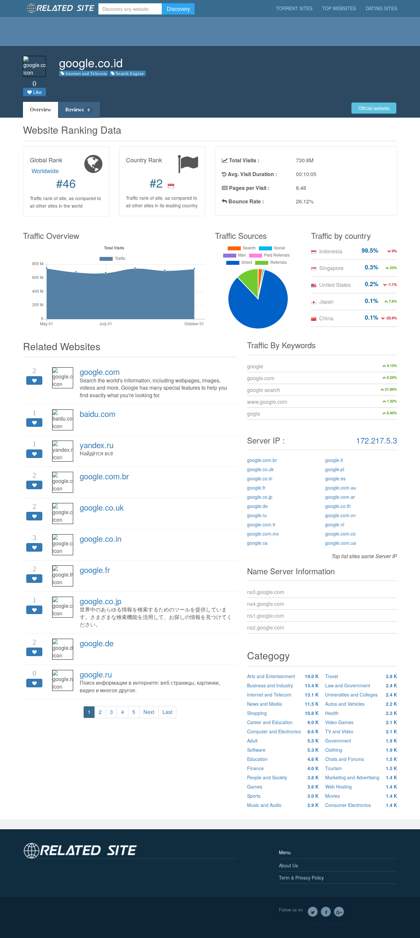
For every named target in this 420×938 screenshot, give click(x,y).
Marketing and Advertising (361, 777)
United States (335, 284)
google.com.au (340, 487)
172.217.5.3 (376, 440)
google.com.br (104, 476)
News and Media (283, 703)
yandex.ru (97, 444)
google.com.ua (340, 542)
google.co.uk (102, 507)
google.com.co (340, 533)
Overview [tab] (40, 109)
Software (283, 749)
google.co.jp (100, 600)
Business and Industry (283, 685)
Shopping (283, 713)
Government (361, 740)
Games (283, 786)
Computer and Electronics (283, 731)
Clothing (361, 749)
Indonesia (330, 251)
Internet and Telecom (86, 73)
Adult (283, 740)
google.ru (96, 674)
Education (283, 759)
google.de (97, 643)
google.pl (334, 469)
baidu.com (98, 413)
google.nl (334, 524)
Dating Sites (381, 8)
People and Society (283, 777)
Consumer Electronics (361, 805)
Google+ (339, 912)
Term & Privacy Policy (301, 877)
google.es (335, 478)
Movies (361, 795)
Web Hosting (361, 786)
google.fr (95, 569)
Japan (326, 301)
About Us (288, 865)
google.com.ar (340, 496)
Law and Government (361, 685)
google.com (100, 371)
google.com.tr (261, 524)
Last (167, 712)
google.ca (257, 542)
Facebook (326, 912)
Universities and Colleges (361, 694)
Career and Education (283, 722)
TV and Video (361, 731)
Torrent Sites (294, 8)
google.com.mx (263, 533)
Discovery (178, 8)
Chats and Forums (361, 759)
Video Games (361, 722)
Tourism (361, 768)
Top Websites (339, 8)
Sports (283, 795)
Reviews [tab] (77, 109)
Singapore (331, 268)
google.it (334, 460)
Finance (283, 768)
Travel (361, 676)
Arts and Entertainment (283, 676)
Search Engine (130, 73)
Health (361, 713)
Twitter (313, 912)
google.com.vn (340, 515)
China (326, 318)
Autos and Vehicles (361, 703)
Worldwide (45, 170)
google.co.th (338, 506)
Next (148, 712)
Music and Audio (283, 805)
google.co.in (100, 538)
